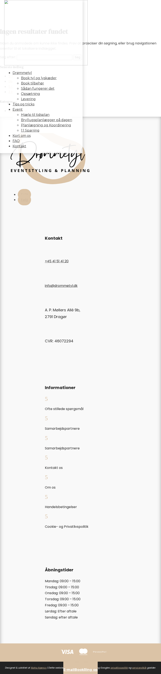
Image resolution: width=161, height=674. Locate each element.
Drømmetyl (22, 73)
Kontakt (19, 146)
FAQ (16, 141)
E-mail (69, 670)
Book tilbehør (32, 83)
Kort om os (22, 136)
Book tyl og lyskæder (39, 78)
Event (18, 109)
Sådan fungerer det (38, 89)
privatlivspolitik (119, 667)
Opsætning (30, 94)
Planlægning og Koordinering (46, 125)
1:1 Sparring (30, 130)
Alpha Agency (39, 667)
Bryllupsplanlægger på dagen (46, 120)
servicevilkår (139, 667)
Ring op (91, 670)
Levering (28, 99)
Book (79, 670)
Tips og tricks (23, 104)
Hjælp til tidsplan (35, 115)
